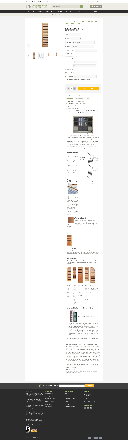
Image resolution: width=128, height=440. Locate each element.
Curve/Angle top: (69, 50)
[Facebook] (85, 408)
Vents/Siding (78, 11)
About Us (66, 395)
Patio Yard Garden (48, 404)
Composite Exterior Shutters (50, 398)
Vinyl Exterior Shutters (49, 393)
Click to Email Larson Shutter (91, 401)
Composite (40, 11)
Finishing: (67, 46)
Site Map (66, 401)
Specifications (79, 98)
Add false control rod (71, 56)
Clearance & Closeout (49, 407)
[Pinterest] (91, 408)
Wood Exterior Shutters (49, 395)
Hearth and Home (48, 406)
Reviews (87, 98)
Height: (67, 38)
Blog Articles (67, 404)
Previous (28, 56)
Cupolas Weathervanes (49, 403)
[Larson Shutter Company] (38, 6)
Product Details (69, 98)
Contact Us (67, 407)
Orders (92, 1)
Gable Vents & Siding (49, 399)
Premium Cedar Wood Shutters (45, 14)
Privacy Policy (67, 396)
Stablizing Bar (69, 69)
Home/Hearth (95, 11)
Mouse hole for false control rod (74, 58)
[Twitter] (88, 408)
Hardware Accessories (49, 401)
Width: (66, 34)
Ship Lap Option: (69, 62)
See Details (46, 1)
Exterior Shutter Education (70, 406)
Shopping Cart (67, 403)
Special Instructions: (70, 72)
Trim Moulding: (69, 76)
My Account (99, 1)
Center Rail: (68, 42)
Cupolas (87, 11)
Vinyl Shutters (30, 11)
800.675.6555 (88, 398)
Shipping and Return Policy (70, 398)
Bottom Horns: (69, 66)
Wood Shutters (50, 11)
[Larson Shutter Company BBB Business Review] (28, 430)
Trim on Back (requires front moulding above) (78, 79)
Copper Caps (69, 53)
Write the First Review (74, 30)
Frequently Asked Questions (70, 399)
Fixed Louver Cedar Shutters (59, 14)
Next (62, 56)
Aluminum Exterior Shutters (50, 396)
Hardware (69, 11)
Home (26, 14)
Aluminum (60, 11)
